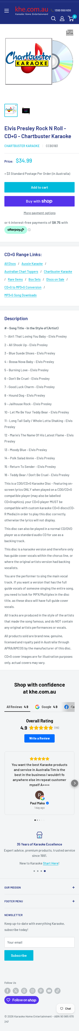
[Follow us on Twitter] (16, 991)
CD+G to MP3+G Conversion (22, 287)
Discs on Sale (55, 279)
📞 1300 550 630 (60, 10)
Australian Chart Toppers (21, 271)
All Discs (10, 264)
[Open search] (53, 18)
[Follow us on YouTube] (49, 991)
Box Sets (35, 279)
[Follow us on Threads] (24, 991)
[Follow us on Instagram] (32, 991)
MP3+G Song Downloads (20, 295)
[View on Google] (39, 795)
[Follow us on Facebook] (7, 991)
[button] (4, 783)
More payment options (40, 213)
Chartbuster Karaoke (22, 146)
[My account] (62, 18)
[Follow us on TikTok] (57, 991)
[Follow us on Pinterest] (41, 991)
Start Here (50, 863)
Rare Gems (15, 279)
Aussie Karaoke (32, 264)
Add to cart (39, 187)
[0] (71, 18)
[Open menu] (6, 10)
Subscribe (19, 955)
